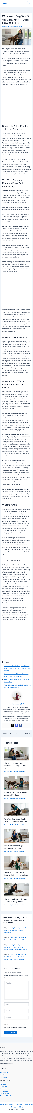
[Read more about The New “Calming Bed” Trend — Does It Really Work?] (16, 889)
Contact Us (3, 1086)
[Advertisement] (16, 104)
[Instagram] (16, 725)
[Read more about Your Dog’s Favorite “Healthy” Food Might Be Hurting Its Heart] (16, 863)
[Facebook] (20, 725)
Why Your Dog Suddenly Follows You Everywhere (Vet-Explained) (15, 930)
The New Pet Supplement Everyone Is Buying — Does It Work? (15, 765)
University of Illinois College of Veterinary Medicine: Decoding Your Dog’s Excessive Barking (17, 668)
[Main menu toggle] (29, 3)
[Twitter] (12, 725)
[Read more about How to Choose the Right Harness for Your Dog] (16, 836)
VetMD (5, 3)
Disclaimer (3, 1089)
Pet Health (3, 1077)
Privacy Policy (4, 1093)
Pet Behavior (4, 1072)
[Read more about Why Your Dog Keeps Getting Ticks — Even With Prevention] (16, 809)
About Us (3, 1084)
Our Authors (4, 1091)
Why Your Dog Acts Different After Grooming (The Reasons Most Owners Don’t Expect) (16, 947)
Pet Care (6, 771)
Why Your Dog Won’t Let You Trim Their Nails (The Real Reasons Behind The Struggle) (15, 957)
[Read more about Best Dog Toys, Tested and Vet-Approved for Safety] (16, 783)
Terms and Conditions (7, 1096)
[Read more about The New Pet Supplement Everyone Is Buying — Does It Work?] (16, 753)
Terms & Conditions (17, 1107)
